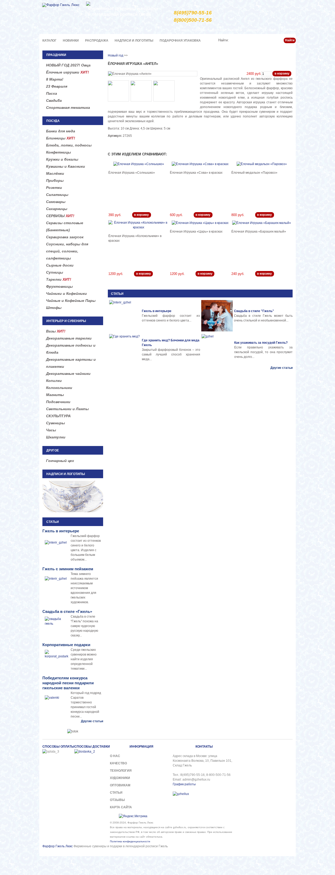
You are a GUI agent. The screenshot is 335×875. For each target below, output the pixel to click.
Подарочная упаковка (180, 40)
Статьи (270, 30)
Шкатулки (55, 437)
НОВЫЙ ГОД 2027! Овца (68, 65)
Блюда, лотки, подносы (69, 145)
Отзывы (117, 800)
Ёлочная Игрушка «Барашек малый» (258, 231)
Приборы (55, 180)
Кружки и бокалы (62, 159)
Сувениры (55, 423)
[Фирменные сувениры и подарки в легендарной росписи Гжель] (88, 3)
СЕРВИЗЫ (60, 216)
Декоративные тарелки (69, 338)
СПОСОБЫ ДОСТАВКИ (92, 746)
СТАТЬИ (117, 294)
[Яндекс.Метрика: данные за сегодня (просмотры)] (133, 816)
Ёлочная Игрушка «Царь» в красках (196, 231)
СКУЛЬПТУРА (58, 416)
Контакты (288, 30)
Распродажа (96, 40)
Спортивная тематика (68, 107)
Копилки (54, 381)
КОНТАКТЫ (204, 746)
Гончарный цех (60, 461)
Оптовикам (120, 785)
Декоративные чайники (68, 373)
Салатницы (57, 195)
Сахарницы (56, 209)
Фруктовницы (59, 286)
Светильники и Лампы (67, 409)
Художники (120, 778)
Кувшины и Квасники (65, 166)
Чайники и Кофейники (66, 293)
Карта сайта (121, 807)
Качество (199, 30)
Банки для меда (60, 131)
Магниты (55, 395)
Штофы (54, 308)
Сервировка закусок (64, 237)
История (253, 30)
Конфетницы (58, 152)
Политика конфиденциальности (130, 841)
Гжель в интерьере (156, 311)
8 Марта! (54, 79)
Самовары (55, 202)
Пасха (51, 93)
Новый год (115, 55)
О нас (182, 30)
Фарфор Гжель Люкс (57, 846)
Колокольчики (59, 388)
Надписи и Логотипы (134, 40)
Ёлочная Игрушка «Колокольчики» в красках (134, 238)
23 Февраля (56, 86)
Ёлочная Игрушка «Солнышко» (131, 172)
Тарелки (58, 279)
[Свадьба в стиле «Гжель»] (217, 315)
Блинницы (60, 138)
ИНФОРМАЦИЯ (141, 746)
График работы (184, 784)
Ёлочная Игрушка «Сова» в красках (196, 172)
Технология (121, 770)
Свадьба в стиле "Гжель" (254, 311)
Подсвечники (58, 402)
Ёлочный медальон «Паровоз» (254, 172)
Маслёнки (55, 173)
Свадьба (54, 100)
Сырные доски (60, 265)
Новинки (71, 40)
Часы (51, 430)
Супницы (54, 272)
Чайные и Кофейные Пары (71, 300)
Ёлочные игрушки (67, 72)
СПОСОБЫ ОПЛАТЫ (58, 746)
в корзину (282, 73)
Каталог (49, 40)
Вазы (55, 331)
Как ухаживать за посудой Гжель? (261, 343)
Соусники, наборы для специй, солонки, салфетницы (67, 251)
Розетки (54, 187)
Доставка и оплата (226, 30)
